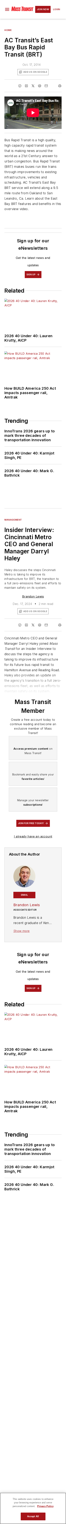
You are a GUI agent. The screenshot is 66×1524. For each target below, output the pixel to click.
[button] (7, 9)
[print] (60, 86)
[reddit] (39, 86)
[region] (33, 1508)
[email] (46, 86)
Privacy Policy (45, 1506)
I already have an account (33, 836)
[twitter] (33, 86)
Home (8, 30)
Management (13, 519)
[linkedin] (26, 86)
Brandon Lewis (33, 596)
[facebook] (20, 86)
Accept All (33, 1516)
